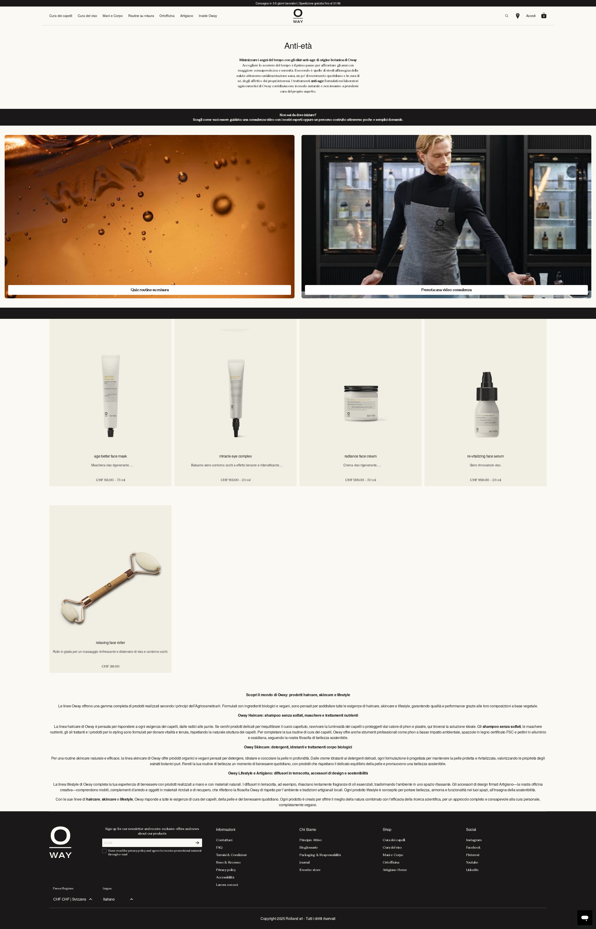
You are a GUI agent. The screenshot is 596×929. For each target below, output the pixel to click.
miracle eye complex (235, 456)
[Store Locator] (518, 16)
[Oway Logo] (298, 15)
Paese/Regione (63, 888)
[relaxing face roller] (110, 570)
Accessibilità (225, 877)
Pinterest (473, 855)
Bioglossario (308, 847)
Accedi (530, 15)
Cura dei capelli (60, 15)
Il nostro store (309, 870)
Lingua (107, 888)
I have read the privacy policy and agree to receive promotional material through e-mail (154, 852)
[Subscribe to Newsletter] (197, 843)
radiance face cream (361, 456)
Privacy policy (226, 870)
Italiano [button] (109, 899)
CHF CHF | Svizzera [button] (69, 899)
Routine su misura (141, 15)
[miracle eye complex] (235, 384)
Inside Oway (208, 15)
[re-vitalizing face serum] (485, 384)
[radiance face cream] (360, 384)
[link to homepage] (60, 856)
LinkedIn (472, 870)
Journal (304, 862)
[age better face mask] (110, 384)
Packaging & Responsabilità (320, 855)
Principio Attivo (310, 840)
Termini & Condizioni (231, 855)
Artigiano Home (395, 870)
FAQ (219, 847)
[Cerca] (506, 16)
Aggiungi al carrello (110, 491)
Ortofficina (167, 15)
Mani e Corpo (113, 15)
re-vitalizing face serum (485, 456)
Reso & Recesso (228, 862)
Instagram (474, 840)
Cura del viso (87, 15)
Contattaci (224, 840)
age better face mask (110, 456)
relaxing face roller (110, 642)
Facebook (473, 847)
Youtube (472, 862)
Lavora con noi (227, 885)
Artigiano (186, 15)
